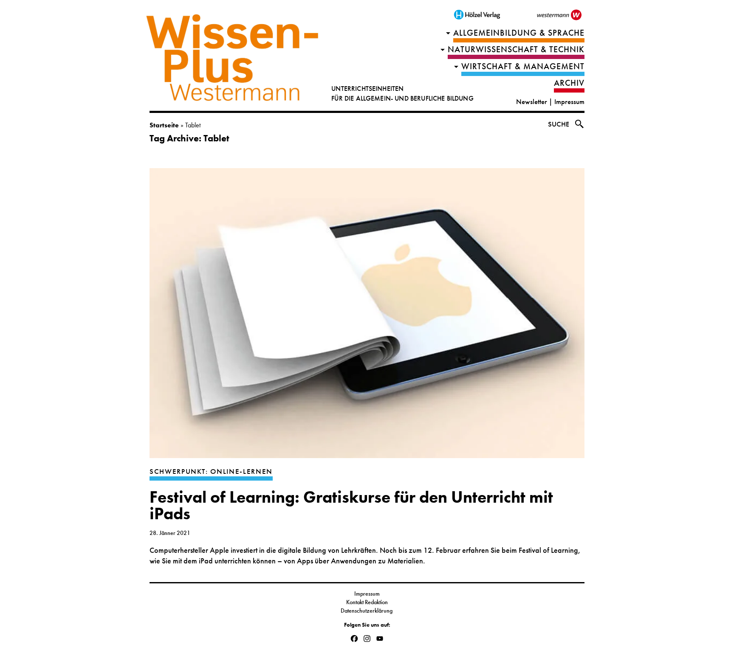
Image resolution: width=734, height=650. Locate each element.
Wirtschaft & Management (522, 66)
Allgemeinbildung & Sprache (518, 33)
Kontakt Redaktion (367, 602)
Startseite (164, 125)
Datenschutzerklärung (367, 610)
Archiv (569, 83)
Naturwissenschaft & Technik (516, 49)
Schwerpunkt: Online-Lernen (211, 471)
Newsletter (531, 101)
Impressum (569, 101)
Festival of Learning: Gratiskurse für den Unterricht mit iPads (351, 505)
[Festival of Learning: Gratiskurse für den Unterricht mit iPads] (367, 317)
